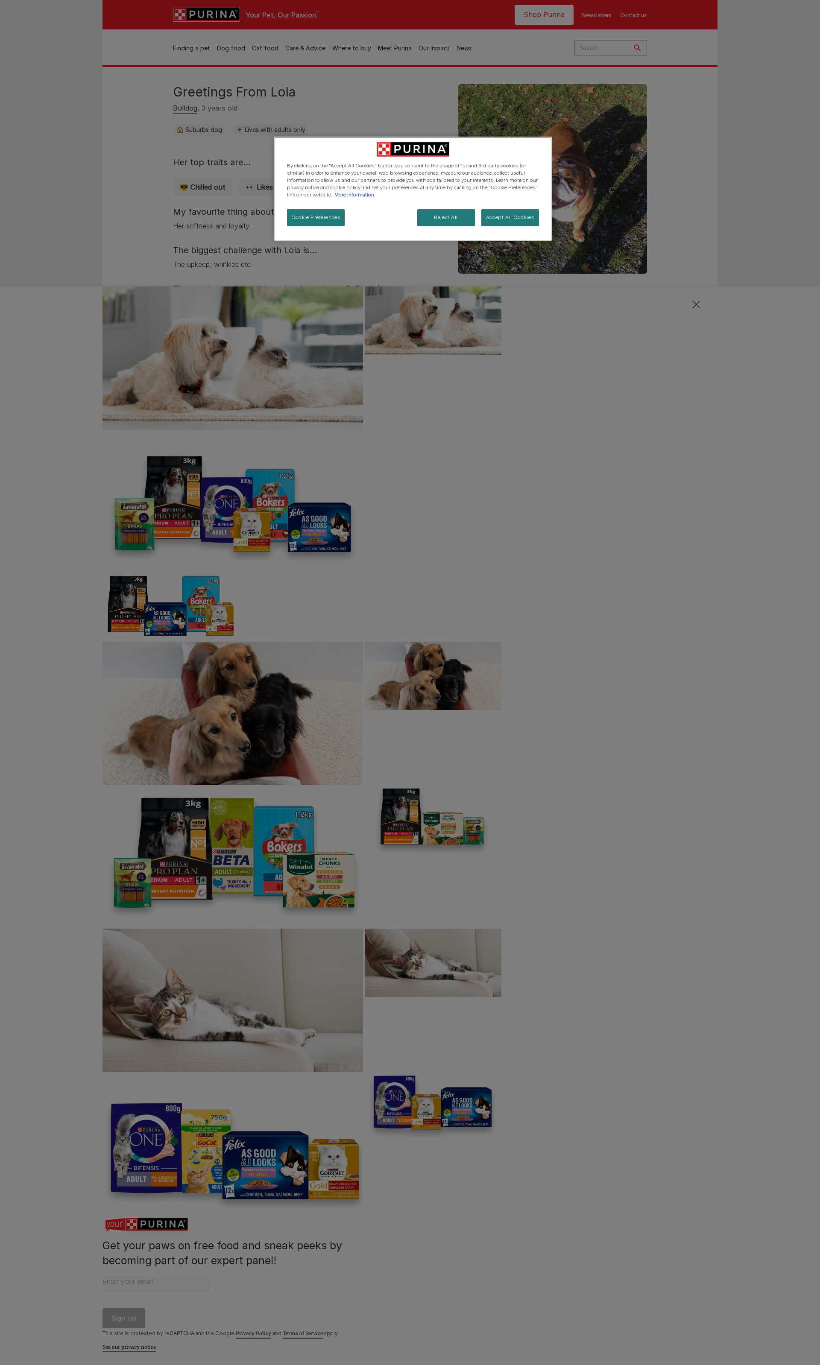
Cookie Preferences (315, 217)
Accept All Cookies (510, 217)
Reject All (446, 217)
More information (354, 195)
